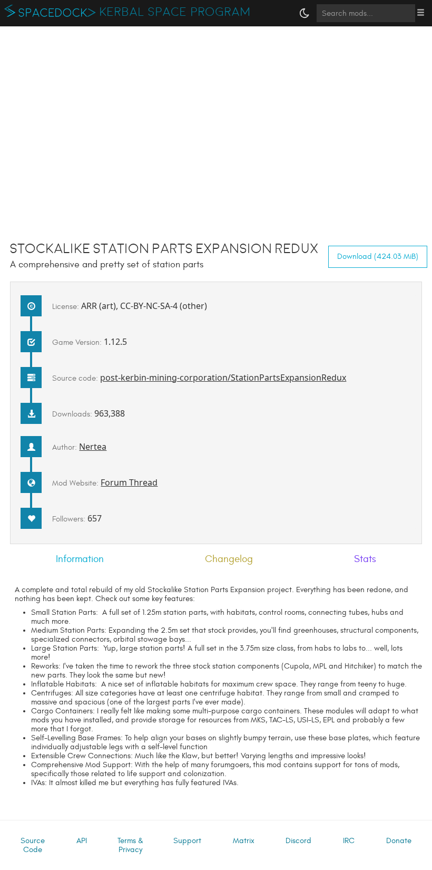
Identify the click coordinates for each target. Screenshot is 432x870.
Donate (398, 840)
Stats (365, 559)
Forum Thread (129, 482)
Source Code (33, 845)
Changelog (229, 559)
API (81, 840)
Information (80, 559)
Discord (298, 840)
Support (187, 840)
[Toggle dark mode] (304, 13)
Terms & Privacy (130, 845)
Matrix (243, 840)
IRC (349, 840)
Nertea (92, 446)
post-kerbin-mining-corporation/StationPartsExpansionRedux (223, 377)
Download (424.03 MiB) (377, 256)
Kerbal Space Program (175, 12)
